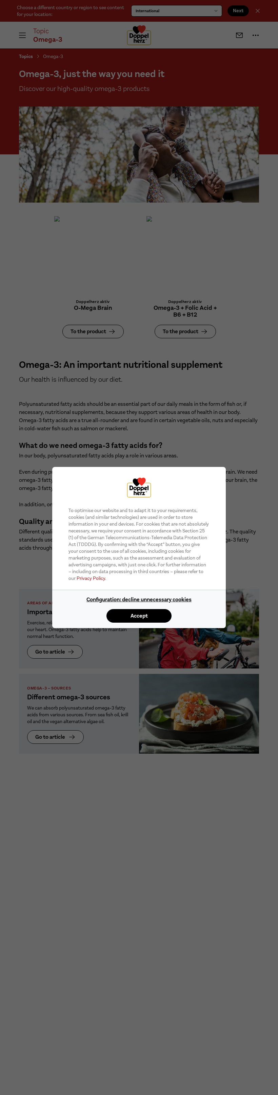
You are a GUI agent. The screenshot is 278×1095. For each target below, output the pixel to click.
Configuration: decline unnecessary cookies (139, 599)
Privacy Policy (91, 578)
